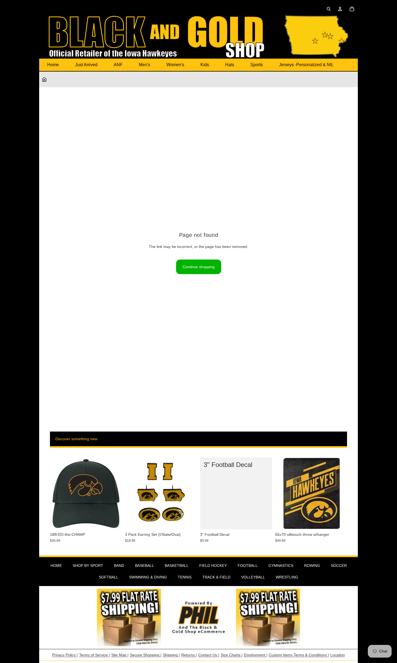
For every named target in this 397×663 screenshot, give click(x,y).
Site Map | (120, 655)
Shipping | (171, 655)
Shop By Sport (88, 565)
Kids (204, 64)
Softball (108, 577)
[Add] (113, 521)
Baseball (144, 565)
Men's (144, 64)
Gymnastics (280, 565)
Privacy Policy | (65, 655)
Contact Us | (208, 655)
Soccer (339, 565)
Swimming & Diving (148, 577)
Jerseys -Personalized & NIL (306, 64)
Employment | (255, 655)
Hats (229, 64)
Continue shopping (199, 267)
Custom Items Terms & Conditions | (299, 655)
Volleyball (253, 577)
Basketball (177, 565)
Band (119, 565)
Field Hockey (213, 565)
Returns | (189, 655)
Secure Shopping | (146, 655)
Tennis (184, 577)
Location (337, 655)
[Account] (340, 9)
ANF (118, 64)
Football (248, 565)
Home (53, 64)
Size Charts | (232, 655)
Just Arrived (86, 64)
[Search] (329, 9)
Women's (175, 64)
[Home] (44, 79)
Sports (256, 64)
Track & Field (216, 577)
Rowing (312, 565)
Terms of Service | (94, 655)
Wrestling (287, 577)
